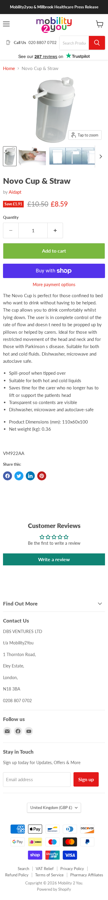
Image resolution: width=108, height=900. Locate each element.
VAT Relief (45, 868)
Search (23, 868)
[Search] (97, 43)
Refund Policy (16, 874)
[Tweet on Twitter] (18, 475)
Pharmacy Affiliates (86, 874)
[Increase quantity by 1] (55, 230)
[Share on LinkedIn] (30, 475)
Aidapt (15, 192)
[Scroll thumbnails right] (99, 156)
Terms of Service (49, 874)
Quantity (11, 217)
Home (9, 68)
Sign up (86, 779)
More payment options (54, 284)
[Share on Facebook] (7, 475)
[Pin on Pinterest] (41, 475)
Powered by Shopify (54, 889)
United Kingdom (51, 807)
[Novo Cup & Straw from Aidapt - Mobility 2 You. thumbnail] (9, 156)
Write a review (54, 559)
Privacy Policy (72, 868)
